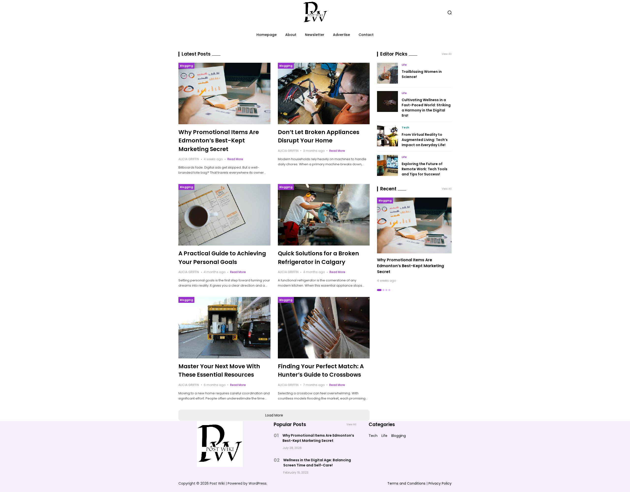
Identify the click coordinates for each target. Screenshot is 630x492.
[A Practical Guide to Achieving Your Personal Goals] (224, 215)
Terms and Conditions (406, 483)
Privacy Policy (440, 483)
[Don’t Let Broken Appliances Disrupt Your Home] (324, 93)
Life (404, 65)
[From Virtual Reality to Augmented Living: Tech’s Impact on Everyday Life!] (387, 135)
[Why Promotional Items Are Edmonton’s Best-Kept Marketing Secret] (224, 93)
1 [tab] (379, 290)
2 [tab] (383, 290)
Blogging (186, 66)
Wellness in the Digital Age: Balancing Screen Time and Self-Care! (317, 463)
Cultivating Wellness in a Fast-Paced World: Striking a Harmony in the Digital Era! (426, 107)
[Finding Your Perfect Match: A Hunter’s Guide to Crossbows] (324, 327)
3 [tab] (386, 290)
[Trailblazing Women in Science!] (387, 73)
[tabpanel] (414, 240)
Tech (405, 127)
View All (447, 54)
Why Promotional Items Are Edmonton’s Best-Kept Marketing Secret (218, 140)
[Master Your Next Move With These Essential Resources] (224, 327)
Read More (235, 159)
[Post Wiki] (315, 12)
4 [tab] (389, 290)
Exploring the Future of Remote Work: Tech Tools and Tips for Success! (424, 169)
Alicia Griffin (188, 159)
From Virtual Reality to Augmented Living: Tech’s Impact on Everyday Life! (425, 139)
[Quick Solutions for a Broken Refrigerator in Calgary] (324, 215)
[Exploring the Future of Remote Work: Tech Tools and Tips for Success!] (387, 165)
